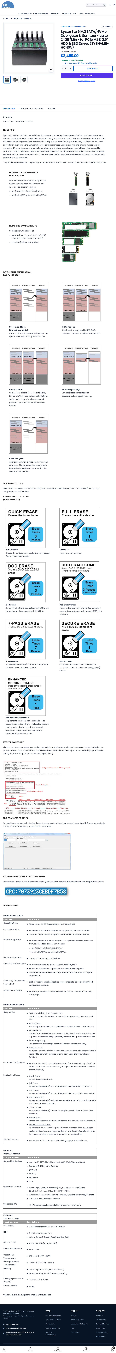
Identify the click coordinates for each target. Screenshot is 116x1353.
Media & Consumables (51, 1333)
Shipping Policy (102, 1332)
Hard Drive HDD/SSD (53, 1320)
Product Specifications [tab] (31, 109)
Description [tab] (9, 109)
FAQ (72, 1328)
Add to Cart (93, 68)
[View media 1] (7, 79)
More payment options (86, 81)
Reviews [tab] (51, 109)
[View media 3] (24, 79)
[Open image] (51, 70)
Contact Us (75, 1332)
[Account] (109, 5)
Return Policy (101, 1336)
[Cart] (114, 5)
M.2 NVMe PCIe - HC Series (21, 18)
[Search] (104, 5)
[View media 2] (15, 79)
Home (5, 18)
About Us (99, 1315)
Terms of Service (102, 1324)
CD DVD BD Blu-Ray (53, 1328)
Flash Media (50, 1324)
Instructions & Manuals (79, 1324)
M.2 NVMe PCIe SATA (53, 1315)
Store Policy (100, 1328)
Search (73, 1315)
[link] (30, 1349)
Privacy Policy (101, 1320)
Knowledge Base (77, 1320)
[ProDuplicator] (8, 5)
